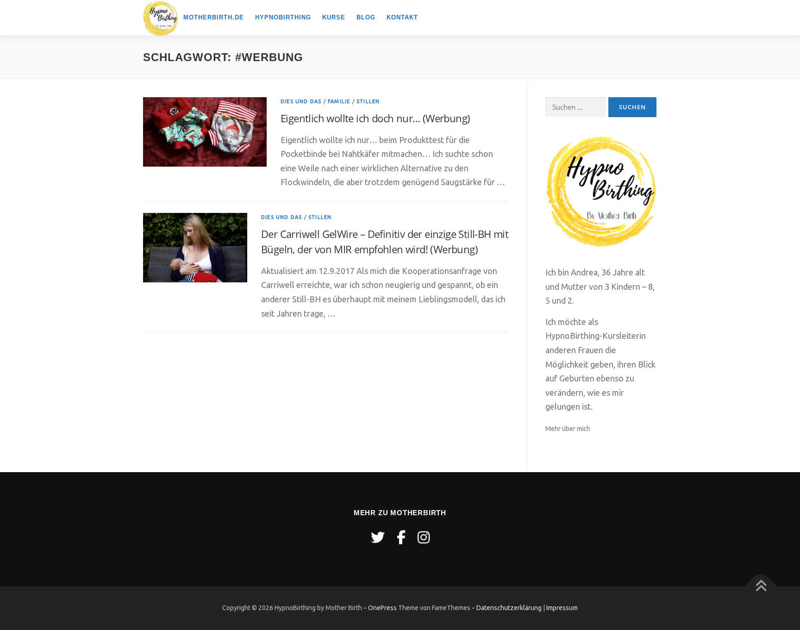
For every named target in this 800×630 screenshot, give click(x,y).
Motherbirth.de (213, 17)
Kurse (333, 17)
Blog (365, 17)
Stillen (368, 101)
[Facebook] (401, 537)
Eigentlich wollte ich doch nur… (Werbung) (375, 118)
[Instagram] (424, 537)
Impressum (562, 607)
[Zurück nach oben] (760, 586)
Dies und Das (301, 101)
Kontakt (402, 17)
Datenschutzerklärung (509, 607)
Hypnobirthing (283, 17)
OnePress (382, 607)
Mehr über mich (567, 428)
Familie (339, 101)
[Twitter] (378, 537)
